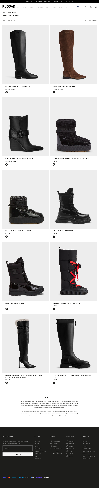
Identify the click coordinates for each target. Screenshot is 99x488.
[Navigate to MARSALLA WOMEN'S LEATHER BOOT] (25, 83)
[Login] (91, 6)
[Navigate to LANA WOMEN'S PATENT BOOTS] (73, 228)
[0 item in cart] (95, 7)
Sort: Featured (92, 20)
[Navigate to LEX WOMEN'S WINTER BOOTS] (25, 300)
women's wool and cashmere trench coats (41, 415)
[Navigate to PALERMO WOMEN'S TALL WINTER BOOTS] (73, 300)
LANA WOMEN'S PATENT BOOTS (63, 231)
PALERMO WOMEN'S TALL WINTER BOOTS (66, 303)
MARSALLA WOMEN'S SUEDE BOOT (64, 86)
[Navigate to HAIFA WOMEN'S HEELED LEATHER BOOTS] (25, 156)
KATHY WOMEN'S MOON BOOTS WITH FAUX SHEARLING (71, 158)
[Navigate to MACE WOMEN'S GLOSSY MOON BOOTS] (25, 228)
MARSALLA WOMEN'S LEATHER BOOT (17, 86)
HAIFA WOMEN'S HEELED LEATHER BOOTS (19, 158)
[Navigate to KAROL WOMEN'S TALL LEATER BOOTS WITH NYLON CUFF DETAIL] (73, 372)
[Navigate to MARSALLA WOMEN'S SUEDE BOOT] (73, 83)
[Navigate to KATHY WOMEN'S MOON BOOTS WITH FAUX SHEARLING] (73, 156)
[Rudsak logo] (9, 6)
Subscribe (17, 454)
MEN (31, 7)
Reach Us (53, 436)
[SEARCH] (86, 6)
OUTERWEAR (40, 7)
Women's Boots (13, 12)
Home (4, 12)
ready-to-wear (44, 411)
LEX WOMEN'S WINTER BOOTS (15, 303)
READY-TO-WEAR (51, 7)
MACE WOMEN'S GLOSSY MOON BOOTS (18, 231)
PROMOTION (63, 7)
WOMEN (25, 7)
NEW (18, 7)
